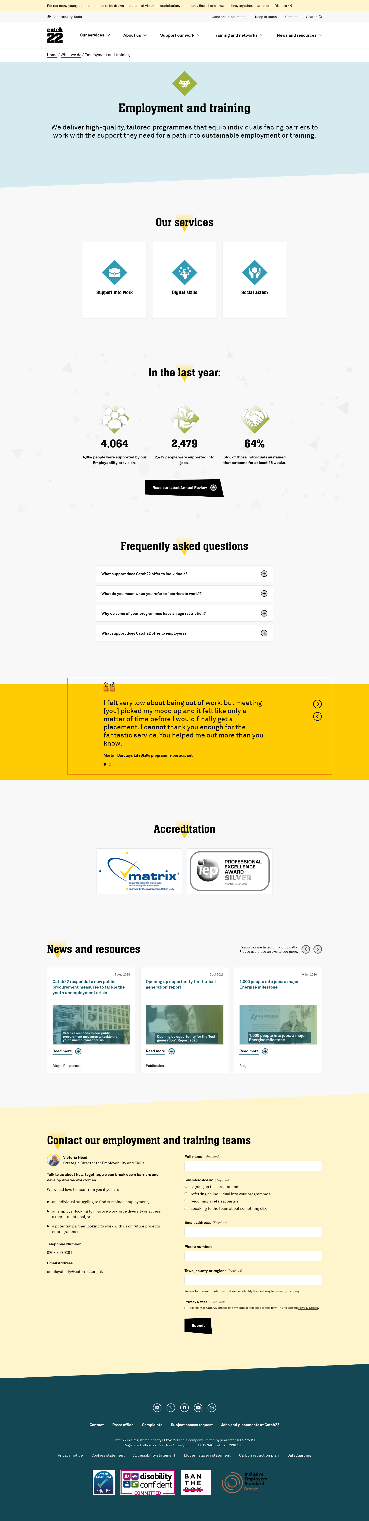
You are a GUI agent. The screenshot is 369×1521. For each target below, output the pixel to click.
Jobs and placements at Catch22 (250, 1424)
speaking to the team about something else (229, 1208)
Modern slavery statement (207, 1455)
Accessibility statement (154, 1455)
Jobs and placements (229, 17)
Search (311, 17)
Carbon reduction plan (259, 1455)
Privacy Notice (308, 1307)
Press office (122, 1424)
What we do (71, 54)
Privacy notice (70, 1455)
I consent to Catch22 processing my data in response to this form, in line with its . (254, 1307)
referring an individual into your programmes (230, 1193)
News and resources (296, 35)
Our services (92, 35)
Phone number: (198, 1246)
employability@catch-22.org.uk (75, 1271)
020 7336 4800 (233, 1445)
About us (132, 35)
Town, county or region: (213, 1270)
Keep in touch (266, 17)
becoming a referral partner (215, 1201)
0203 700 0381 (59, 1252)
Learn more (262, 5)
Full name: (202, 1156)
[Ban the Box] (196, 1482)
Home (52, 54)
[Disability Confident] (147, 1482)
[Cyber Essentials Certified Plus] (103, 1482)
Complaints (152, 1424)
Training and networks (236, 35)
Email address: (205, 1222)
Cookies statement (108, 1455)
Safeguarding (299, 1455)
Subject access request (192, 1424)
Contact (291, 17)
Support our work (177, 35)
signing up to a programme (214, 1186)
